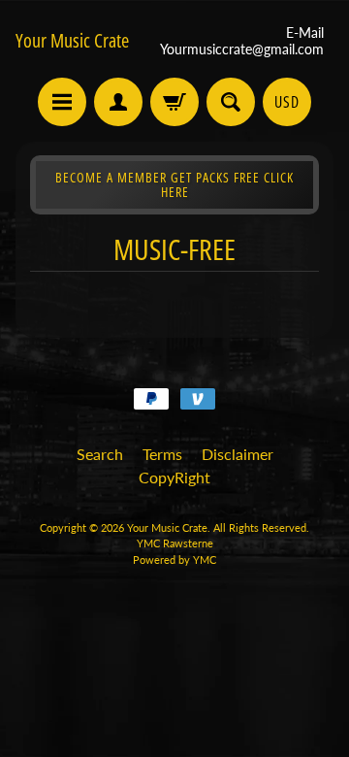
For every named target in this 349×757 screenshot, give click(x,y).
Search (100, 453)
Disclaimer (237, 453)
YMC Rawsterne (175, 543)
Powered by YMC (174, 559)
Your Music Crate (72, 40)
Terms (162, 453)
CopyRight (174, 477)
